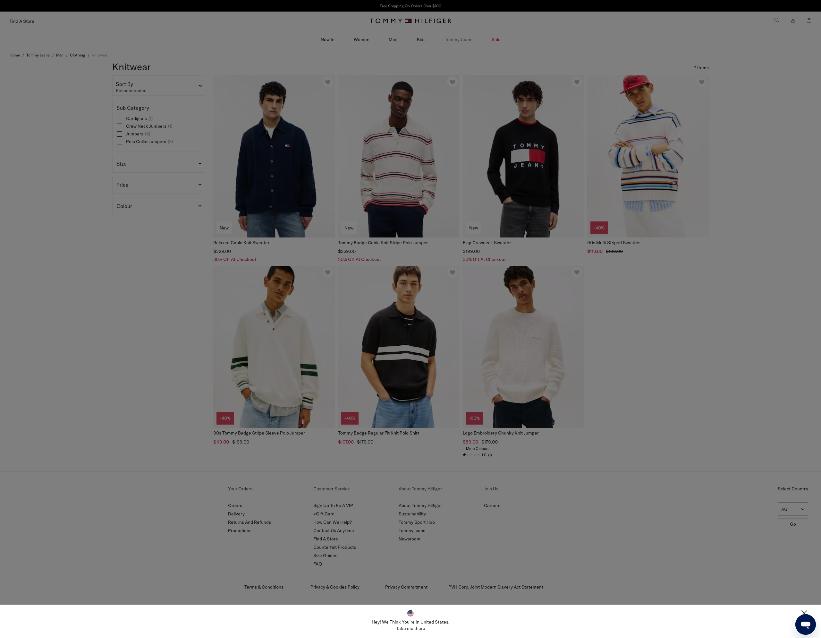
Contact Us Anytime (333, 530)
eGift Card (323, 514)
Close (804, 613)
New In (327, 39)
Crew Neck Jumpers (149, 126)
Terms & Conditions (264, 587)
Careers (492, 505)
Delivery (236, 514)
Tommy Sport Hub (417, 522)
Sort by (124, 84)
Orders (235, 505)
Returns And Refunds (249, 522)
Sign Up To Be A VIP (333, 505)
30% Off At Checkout (234, 259)
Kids (421, 39)
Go (793, 524)
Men (393, 39)
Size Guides (325, 555)
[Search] (773, 19)
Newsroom (409, 539)
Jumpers (138, 134)
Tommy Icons (412, 530)
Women (361, 39)
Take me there (410, 628)
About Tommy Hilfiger (420, 505)
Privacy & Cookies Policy (335, 587)
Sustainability (412, 514)
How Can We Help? (332, 522)
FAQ (317, 564)
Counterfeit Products (334, 547)
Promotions (239, 530)
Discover (410, 6)
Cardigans (139, 118)
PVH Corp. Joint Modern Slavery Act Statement (495, 587)
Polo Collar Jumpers (149, 141)
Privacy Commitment (406, 587)
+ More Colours (476, 448)
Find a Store (22, 21)
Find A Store (325, 539)
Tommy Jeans (458, 39)
